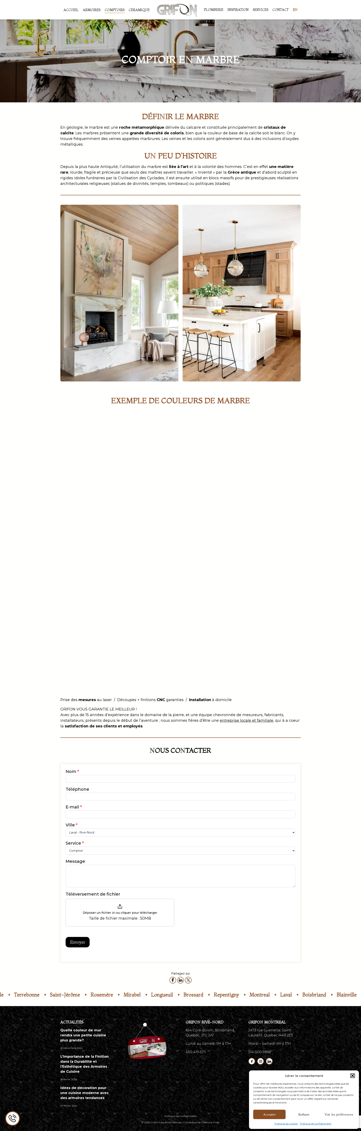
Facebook (251, 1061)
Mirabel (100, 995)
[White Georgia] (243, 648)
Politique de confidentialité (315, 1123)
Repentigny (194, 995)
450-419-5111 (196, 1052)
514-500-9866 (259, 1052)
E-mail (74, 806)
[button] (353, 1076)
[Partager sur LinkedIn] (180, 980)
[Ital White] (274, 512)
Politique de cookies (286, 1123)
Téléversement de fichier (93, 894)
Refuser (304, 1114)
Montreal (228, 995)
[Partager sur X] (188, 980)
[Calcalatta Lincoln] (212, 443)
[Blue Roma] (149, 443)
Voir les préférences (339, 1114)
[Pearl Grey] (149, 580)
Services (260, 10)
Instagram (260, 1061)
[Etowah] (86, 512)
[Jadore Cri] (149, 512)
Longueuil (130, 995)
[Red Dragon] (212, 580)
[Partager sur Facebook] (172, 980)
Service (75, 843)
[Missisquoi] (86, 580)
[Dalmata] (212, 512)
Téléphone (77, 789)
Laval (254, 995)
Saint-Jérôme (33, 995)
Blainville (315, 995)
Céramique (139, 10)
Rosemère (70, 995)
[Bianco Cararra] (86, 443)
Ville (72, 824)
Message (75, 861)
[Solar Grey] (274, 580)
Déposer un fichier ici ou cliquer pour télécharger (120, 913)
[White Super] (274, 443)
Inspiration (238, 10)
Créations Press (210, 1122)
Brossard (162, 995)
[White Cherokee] (180, 648)
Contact (280, 10)
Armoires (91, 10)
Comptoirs (115, 10)
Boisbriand (283, 995)
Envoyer (77, 942)
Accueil (71, 10)
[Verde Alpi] (118, 648)
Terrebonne (348, 995)
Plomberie (213, 10)
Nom (72, 771)
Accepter (269, 1114)
